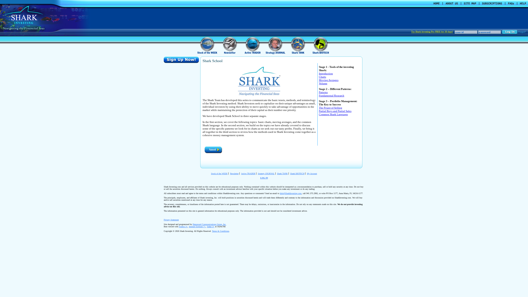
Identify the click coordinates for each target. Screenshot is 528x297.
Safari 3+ (210, 226)
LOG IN (264, 178)
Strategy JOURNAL (266, 173)
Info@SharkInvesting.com (291, 193)
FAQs (511, 3)
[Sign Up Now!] (181, 60)
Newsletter (234, 173)
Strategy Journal (275, 45)
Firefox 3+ (183, 226)
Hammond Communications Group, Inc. (209, 224)
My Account (312, 173)
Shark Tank (298, 45)
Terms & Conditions (220, 231)
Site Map (470, 3)
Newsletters (230, 45)
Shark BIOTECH (297, 173)
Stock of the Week (207, 45)
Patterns (323, 92)
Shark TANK (282, 173)
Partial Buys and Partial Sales (335, 111)
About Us (452, 3)
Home (436, 3)
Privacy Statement (171, 220)
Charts (322, 76)
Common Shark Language (333, 114)
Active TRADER (248, 173)
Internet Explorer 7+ (197, 226)
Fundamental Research (331, 95)
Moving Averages (328, 80)
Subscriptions (492, 3)
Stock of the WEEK (219, 173)
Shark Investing (23, 15)
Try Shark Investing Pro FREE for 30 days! (432, 31)
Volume (323, 83)
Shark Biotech (320, 45)
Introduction (326, 73)
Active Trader (252, 45)
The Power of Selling (330, 107)
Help (523, 3)
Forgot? (522, 32)
